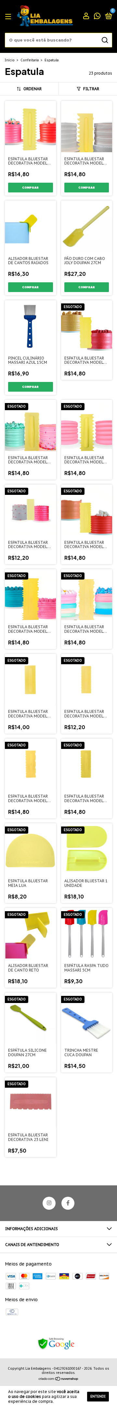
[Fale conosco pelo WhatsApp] (97, 17)
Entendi (98, 1396)
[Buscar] (104, 40)
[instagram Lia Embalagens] (49, 1203)
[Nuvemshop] (58, 1379)
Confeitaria (29, 60)
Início (10, 60)
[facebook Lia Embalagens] (67, 1203)
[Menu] (9, 16)
